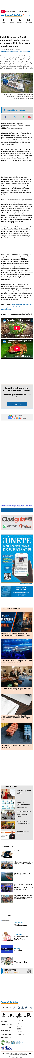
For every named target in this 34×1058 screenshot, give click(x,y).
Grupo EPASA (6, 1034)
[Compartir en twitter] (14, 117)
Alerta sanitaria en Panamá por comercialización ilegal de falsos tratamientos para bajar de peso (23, 804)
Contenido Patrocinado (11, 609)
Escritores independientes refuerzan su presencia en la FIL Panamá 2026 (23, 897)
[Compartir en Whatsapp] (22, 117)
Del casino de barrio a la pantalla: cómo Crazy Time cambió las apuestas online (16, 689)
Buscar (4, 1021)
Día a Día (20, 1023)
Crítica (20, 1021)
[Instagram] (31, 1008)
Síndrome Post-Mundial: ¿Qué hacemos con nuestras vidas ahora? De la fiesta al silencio (15, 634)
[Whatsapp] (14, 1008)
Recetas (20, 1032)
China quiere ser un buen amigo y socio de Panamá (24, 792)
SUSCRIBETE (17, 404)
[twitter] (22, 1008)
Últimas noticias (9, 786)
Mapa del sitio (7, 1024)
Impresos (20, 1034)
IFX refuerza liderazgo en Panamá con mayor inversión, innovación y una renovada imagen (23, 886)
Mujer (19, 1026)
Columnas (6, 915)
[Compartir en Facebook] (5, 117)
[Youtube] (26, 1008)
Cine (19, 1029)
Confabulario (18, 851)
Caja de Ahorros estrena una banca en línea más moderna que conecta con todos (17, 661)
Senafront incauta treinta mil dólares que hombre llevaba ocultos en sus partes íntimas (16, 306)
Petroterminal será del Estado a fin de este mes (22, 874)
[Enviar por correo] (29, 117)
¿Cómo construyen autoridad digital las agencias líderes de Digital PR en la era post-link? (16, 717)
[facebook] (18, 1008)
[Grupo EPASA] (6, 1048)
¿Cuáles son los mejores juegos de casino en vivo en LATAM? (16, 746)
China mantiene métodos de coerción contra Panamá (23, 863)
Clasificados (6, 1028)
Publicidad (5, 1031)
